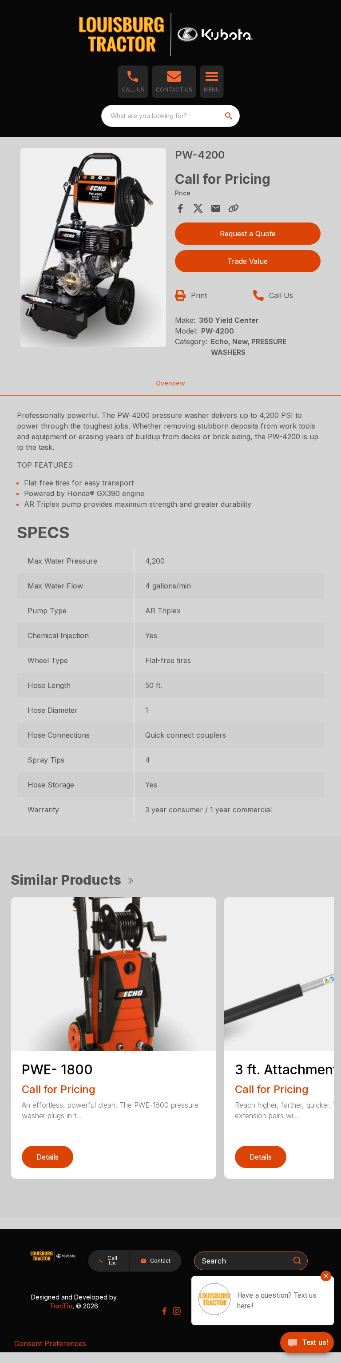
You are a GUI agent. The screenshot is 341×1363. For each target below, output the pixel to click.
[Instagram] (176, 1311)
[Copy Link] (233, 208)
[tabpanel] (93, 249)
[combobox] (170, 116)
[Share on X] (198, 208)
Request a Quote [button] (248, 233)
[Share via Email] (215, 208)
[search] (229, 116)
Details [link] (47, 1156)
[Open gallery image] (93, 248)
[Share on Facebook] (180, 208)
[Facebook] (164, 1311)
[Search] (297, 1260)
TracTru (61, 1306)
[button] (133, 81)
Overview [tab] (170, 383)
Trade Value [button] (247, 261)
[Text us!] (307, 1343)
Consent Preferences (50, 1343)
